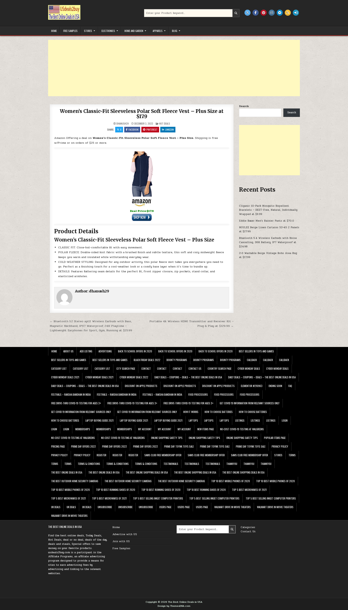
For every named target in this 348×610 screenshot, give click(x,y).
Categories (248, 527)
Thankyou (231, 464)
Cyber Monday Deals (249, 368)
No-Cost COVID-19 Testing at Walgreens (242, 429)
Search (244, 106)
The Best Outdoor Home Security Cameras (74, 481)
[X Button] (247, 13)
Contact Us (248, 531)
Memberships (82, 429)
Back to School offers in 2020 (135, 351)
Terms (292, 455)
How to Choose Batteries (219, 412)
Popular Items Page (275, 438)
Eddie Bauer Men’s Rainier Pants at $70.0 (266, 221)
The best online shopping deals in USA (147, 472)
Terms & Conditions (89, 464)
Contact (146, 368)
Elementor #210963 (251, 386)
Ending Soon (275, 386)
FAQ (290, 386)
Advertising (105, 351)
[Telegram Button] (280, 13)
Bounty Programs (177, 360)
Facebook (133, 129)
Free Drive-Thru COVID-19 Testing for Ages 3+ (76, 403)
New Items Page (205, 429)
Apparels (158, 31)
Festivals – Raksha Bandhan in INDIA (71, 394)
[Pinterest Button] (264, 13)
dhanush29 (122, 123)
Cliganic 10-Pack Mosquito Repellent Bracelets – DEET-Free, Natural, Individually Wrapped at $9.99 (268, 210)
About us (68, 351)
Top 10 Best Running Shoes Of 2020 (115, 490)
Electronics (108, 31)
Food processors (198, 394)
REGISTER (101, 455)
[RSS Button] (288, 13)
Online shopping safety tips (166, 438)
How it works (190, 412)
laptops (193, 420)
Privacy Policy (280, 446)
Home (54, 31)
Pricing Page (58, 446)
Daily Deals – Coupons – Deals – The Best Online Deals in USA (188, 377)
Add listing (86, 351)
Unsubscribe (105, 507)
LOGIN (285, 420)
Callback (252, 360)
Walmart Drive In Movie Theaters (232, 507)
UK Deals (55, 507)
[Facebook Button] (256, 13)
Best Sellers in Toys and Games (256, 351)
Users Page (165, 507)
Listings (239, 420)
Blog (174, 31)
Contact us (194, 368)
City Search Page (125, 368)
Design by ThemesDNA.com (174, 606)
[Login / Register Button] (296, 13)
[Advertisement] (169, 68)
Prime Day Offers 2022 (83, 446)
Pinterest (151, 129)
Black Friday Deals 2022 (147, 360)
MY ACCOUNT (145, 429)
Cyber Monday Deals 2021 (65, 377)
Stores (88, 31)
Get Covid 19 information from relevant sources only (250, 403)
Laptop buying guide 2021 (99, 420)
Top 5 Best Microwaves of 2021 (249, 490)
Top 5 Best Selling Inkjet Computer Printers (158, 498)
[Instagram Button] (272, 13)
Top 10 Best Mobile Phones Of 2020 (230, 481)
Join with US (121, 541)
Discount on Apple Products (141, 386)
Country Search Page (219, 368)
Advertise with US (124, 534)
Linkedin (169, 129)
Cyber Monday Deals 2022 (134, 377)
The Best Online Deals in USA (66, 472)
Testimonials (171, 464)
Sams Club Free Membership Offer (162, 455)
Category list (59, 368)
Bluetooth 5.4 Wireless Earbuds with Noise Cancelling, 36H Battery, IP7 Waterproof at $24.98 (268, 242)
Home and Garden (133, 31)
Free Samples (70, 31)
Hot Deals (164, 123)
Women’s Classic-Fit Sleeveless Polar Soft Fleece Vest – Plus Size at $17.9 (141, 114)
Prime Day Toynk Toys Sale (179, 446)
